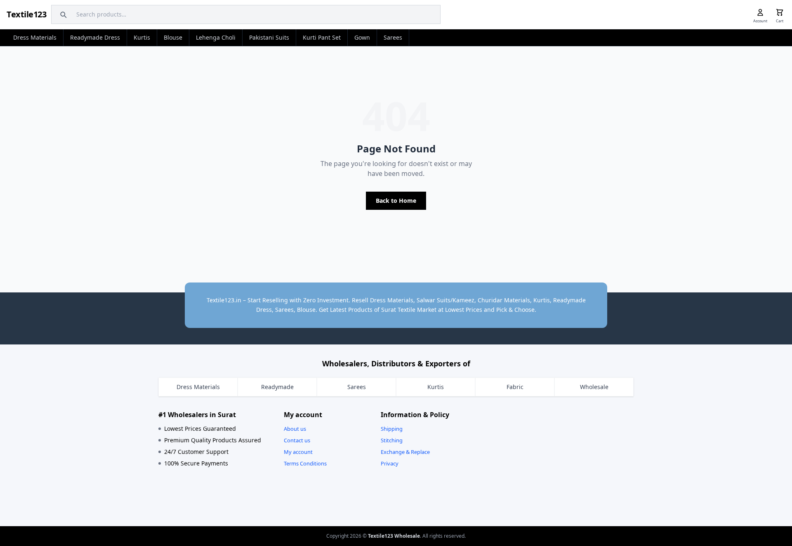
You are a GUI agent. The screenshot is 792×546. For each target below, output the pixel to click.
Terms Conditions (305, 463)
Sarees (393, 37)
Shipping (392, 428)
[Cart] (779, 12)
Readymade (277, 387)
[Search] (62, 14)
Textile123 (26, 14)
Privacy (389, 463)
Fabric (515, 387)
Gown (362, 37)
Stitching (392, 440)
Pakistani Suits (269, 37)
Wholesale (594, 387)
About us (295, 428)
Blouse (173, 37)
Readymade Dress (95, 37)
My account (298, 452)
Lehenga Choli (216, 37)
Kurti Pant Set (322, 37)
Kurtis (142, 37)
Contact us (297, 440)
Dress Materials (35, 37)
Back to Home (396, 200)
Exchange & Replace (405, 452)
